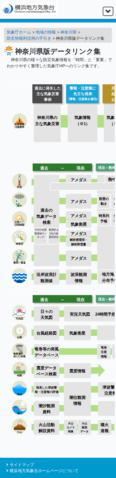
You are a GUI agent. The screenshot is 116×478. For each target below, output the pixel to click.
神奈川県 (68, 32)
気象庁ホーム (19, 32)
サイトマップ (22, 464)
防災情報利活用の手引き (29, 38)
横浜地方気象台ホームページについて (44, 470)
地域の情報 (46, 32)
